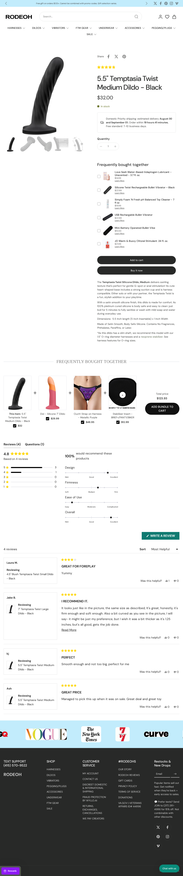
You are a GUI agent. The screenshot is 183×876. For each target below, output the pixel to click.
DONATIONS (125, 797)
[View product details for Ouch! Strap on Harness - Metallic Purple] (88, 393)
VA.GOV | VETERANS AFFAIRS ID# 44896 (130, 804)
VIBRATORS (58, 28)
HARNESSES (14, 28)
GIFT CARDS (125, 780)
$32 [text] (20, 425)
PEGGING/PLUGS (162, 28)
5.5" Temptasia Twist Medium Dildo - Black (17, 417)
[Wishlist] (167, 17)
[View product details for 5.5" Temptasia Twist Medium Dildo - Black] (17, 393)
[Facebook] (160, 3)
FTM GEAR (82, 28)
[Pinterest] (166, 3)
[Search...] (136, 16)
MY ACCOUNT (91, 773)
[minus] (101, 146)
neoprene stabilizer (152, 336)
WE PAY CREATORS (93, 818)
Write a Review (164, 537)
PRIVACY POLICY (127, 786)
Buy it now (137, 270)
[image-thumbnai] (11, 144)
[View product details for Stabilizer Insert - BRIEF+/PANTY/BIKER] (123, 393)
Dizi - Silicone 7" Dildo (52, 413)
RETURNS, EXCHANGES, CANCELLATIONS (92, 810)
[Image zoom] (45, 94)
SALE (90, 34)
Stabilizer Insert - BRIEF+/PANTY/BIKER (122, 415)
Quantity (103, 139)
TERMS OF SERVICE (129, 791)
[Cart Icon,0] (174, 17)
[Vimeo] (176, 3)
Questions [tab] (34, 445)
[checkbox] (14, 425)
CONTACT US (90, 779)
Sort (143, 549)
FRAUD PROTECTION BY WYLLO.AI (94, 798)
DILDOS (36, 28)
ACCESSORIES (133, 28)
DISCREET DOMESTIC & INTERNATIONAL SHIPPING (95, 788)
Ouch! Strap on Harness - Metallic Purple (88, 415)
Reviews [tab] (12, 445)
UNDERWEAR (106, 28)
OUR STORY (125, 769)
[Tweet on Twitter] (116, 57)
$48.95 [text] (90, 422)
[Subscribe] (175, 774)
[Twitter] (155, 3)
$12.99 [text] (125, 422)
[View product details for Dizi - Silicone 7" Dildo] (52, 393)
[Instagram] (171, 3)
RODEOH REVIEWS (129, 775)
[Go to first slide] (146, 3)
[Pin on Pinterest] (124, 57)
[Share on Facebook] (108, 57)
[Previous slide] (6, 3)
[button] (114, 67)
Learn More (119, 181)
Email (159, 773)
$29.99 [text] (55, 418)
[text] (91, 361)
